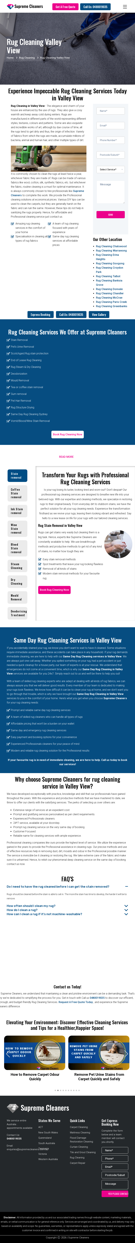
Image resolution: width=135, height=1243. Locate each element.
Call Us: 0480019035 (95, 7)
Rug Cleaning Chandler (110, 293)
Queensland (45, 1137)
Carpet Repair (77, 1163)
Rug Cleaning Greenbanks (111, 306)
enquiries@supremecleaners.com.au (27, 1149)
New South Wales (48, 1132)
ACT (40, 1127)
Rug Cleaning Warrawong (111, 250)
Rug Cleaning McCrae (109, 297)
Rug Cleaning (77, 1157)
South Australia (46, 1143)
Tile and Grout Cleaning (83, 1152)
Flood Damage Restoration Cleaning (81, 1139)
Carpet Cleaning (79, 1127)
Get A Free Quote (65, 7)
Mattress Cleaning (80, 1132)
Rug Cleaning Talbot (108, 276)
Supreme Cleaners (106, 332)
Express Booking (40, 314)
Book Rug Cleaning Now (67, 434)
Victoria (42, 1153)
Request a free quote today (76, 1002)
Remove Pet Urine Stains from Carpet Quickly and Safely (99, 1076)
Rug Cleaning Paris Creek (111, 302)
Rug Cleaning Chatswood (111, 246)
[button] (126, 1054)
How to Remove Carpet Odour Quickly (35, 1076)
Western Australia (48, 1159)
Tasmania (43, 1148)
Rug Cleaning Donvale (109, 289)
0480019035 (97, 997)
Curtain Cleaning (79, 1146)
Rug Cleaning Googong (110, 263)
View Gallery (99, 314)
